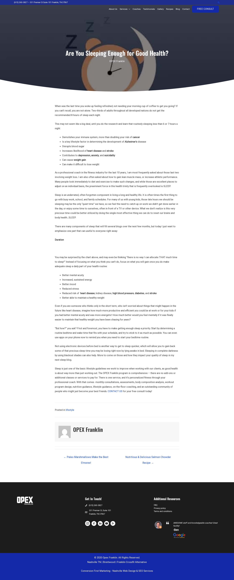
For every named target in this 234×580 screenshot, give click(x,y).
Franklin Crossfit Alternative (132, 562)
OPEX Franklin (117, 61)
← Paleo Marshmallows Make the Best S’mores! (86, 458)
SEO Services (145, 570)
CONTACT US (115, 391)
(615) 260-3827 (20, 2)
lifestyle (70, 409)
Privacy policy (160, 508)
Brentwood (109, 562)
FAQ (155, 505)
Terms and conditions (163, 511)
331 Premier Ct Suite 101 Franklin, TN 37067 (49, 2)
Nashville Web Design (124, 570)
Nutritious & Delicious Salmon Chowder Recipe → (148, 458)
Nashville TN (94, 562)
